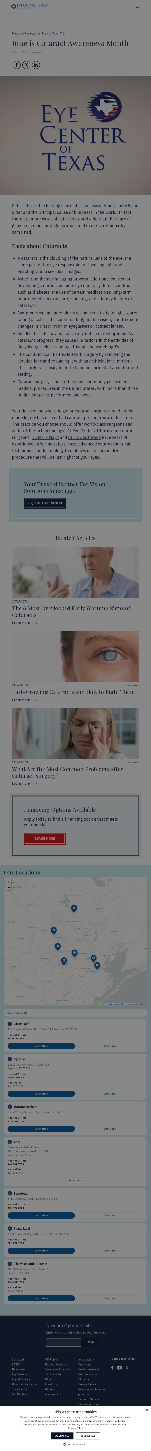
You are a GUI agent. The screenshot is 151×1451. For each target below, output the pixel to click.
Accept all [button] (62, 1435)
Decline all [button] (87, 1435)
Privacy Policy (75, 1428)
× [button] (146, 1410)
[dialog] (75, 1428)
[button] (75, 1444)
